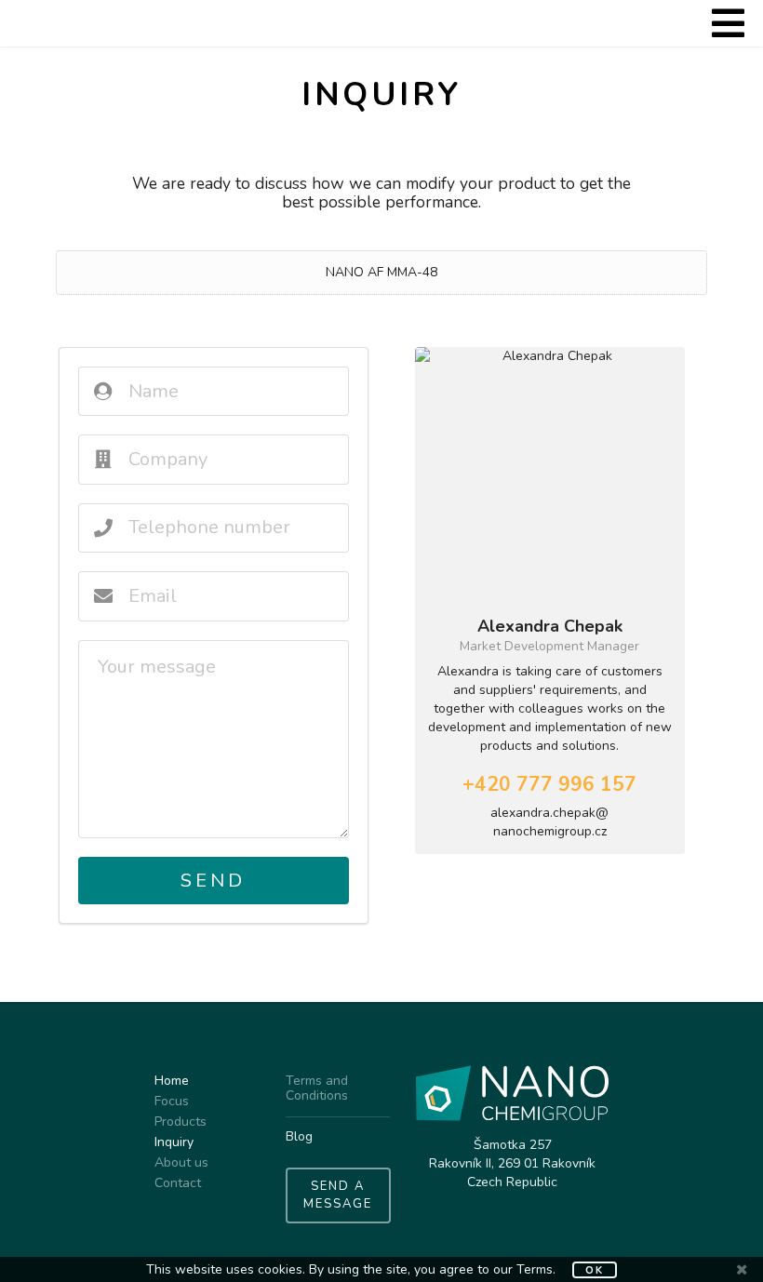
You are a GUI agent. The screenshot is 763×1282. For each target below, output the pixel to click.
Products (180, 1121)
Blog (299, 1136)
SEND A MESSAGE (337, 1195)
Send (213, 880)
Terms (534, 1269)
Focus (171, 1101)
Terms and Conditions (317, 1089)
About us (181, 1162)
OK (594, 1270)
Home (171, 1081)
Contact (177, 1182)
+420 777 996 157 (549, 784)
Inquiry (174, 1142)
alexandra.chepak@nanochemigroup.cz (549, 822)
